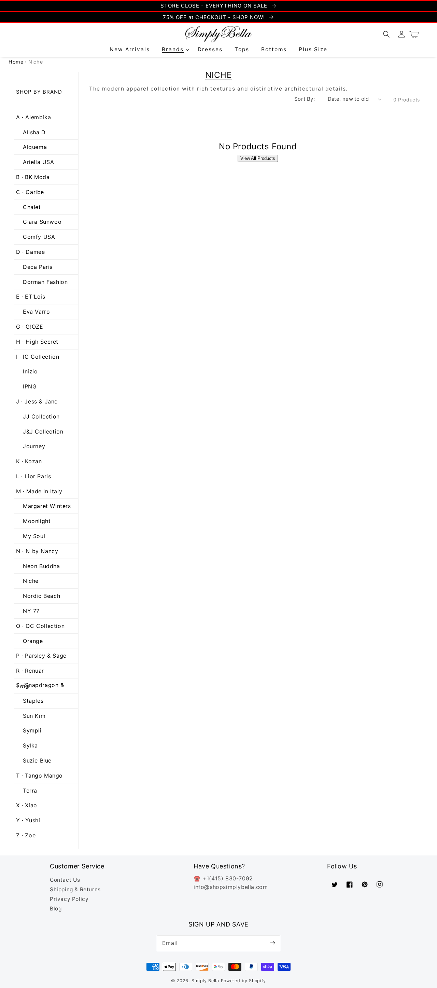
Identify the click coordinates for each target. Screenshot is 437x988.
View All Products (257, 158)
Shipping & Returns (75, 889)
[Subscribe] (272, 942)
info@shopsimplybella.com (231, 886)
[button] (174, 49)
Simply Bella (206, 980)
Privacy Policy (69, 899)
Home (16, 62)
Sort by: (304, 99)
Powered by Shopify (243, 980)
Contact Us (65, 880)
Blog (55, 908)
